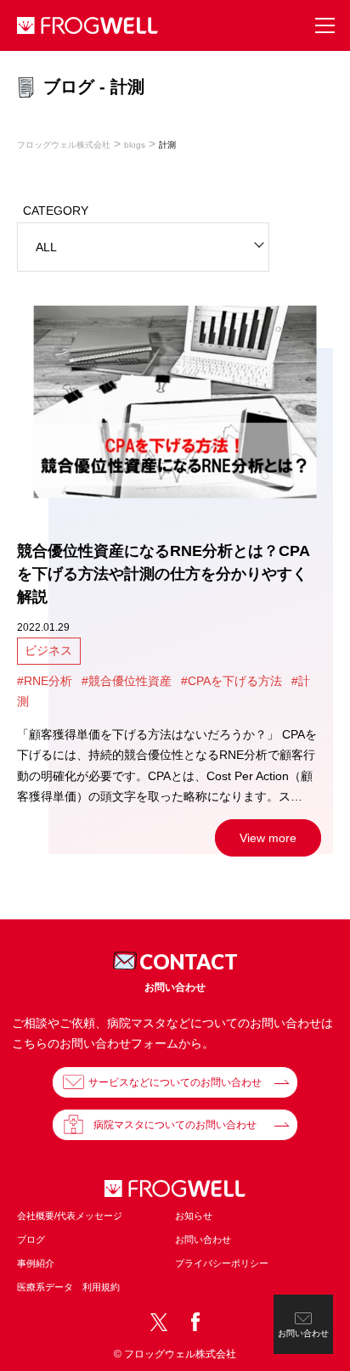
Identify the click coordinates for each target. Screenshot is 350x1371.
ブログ (31, 1239)
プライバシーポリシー (221, 1263)
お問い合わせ (203, 1239)
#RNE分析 (44, 681)
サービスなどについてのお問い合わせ (175, 1082)
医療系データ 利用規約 (68, 1287)
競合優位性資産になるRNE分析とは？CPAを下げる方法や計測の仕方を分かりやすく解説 (163, 573)
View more (268, 838)
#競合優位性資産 (127, 681)
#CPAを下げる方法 (231, 681)
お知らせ (193, 1216)
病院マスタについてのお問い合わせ (175, 1125)
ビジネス (48, 650)
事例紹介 (35, 1263)
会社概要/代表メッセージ (69, 1216)
